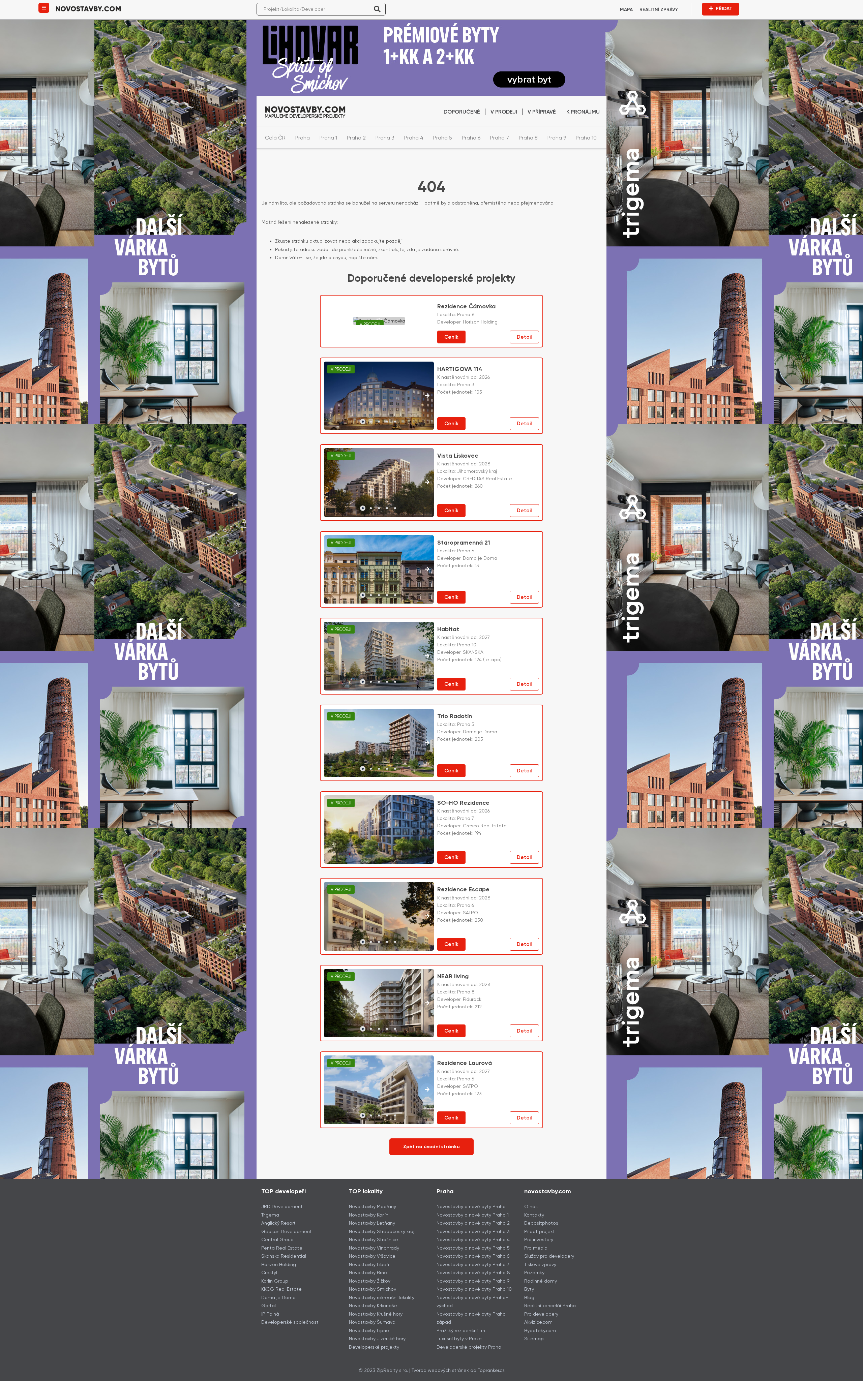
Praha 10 (586, 137)
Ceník (451, 337)
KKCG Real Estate (281, 1289)
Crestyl (269, 1272)
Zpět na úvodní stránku (431, 1146)
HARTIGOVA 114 (459, 369)
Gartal (268, 1305)
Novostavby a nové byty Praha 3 (473, 1231)
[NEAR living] (379, 1003)
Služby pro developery (549, 1256)
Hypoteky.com (540, 1330)
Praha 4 (413, 137)
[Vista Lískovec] (379, 482)
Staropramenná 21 (463, 542)
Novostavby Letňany (372, 1223)
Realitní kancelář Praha (550, 1305)
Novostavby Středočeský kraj (381, 1231)
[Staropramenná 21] (379, 569)
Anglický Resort (278, 1223)
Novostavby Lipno (369, 1330)
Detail (524, 337)
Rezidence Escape (463, 889)
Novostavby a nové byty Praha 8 (473, 1272)
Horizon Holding (278, 1264)
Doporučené (462, 112)
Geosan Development (286, 1231)
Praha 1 (328, 137)
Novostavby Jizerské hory (377, 1338)
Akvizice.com (538, 1322)
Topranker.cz (491, 1370)
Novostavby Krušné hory (376, 1314)
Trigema (270, 1215)
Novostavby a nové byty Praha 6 (473, 1256)
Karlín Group (274, 1281)
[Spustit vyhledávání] (377, 9)
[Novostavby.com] (88, 8)
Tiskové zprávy (540, 1264)
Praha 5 (442, 137)
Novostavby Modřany (372, 1206)
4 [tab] (387, 422)
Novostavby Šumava (372, 1322)
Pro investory (538, 1239)
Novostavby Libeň (369, 1264)
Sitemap (534, 1338)
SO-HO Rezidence (463, 802)
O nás (531, 1206)
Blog (529, 1297)
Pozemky (534, 1272)
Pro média (535, 1248)
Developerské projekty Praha (469, 1347)
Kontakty (534, 1215)
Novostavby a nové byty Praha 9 (473, 1281)
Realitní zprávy (658, 9)
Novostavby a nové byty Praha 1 (473, 1215)
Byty (529, 1289)
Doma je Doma (278, 1297)
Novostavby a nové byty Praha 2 (473, 1223)
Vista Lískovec (457, 455)
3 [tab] (379, 422)
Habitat (448, 629)
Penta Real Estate (281, 1248)
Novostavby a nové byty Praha (471, 1206)
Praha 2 (356, 137)
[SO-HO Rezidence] (379, 829)
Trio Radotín (454, 716)
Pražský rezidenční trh (461, 1330)
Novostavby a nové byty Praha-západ (472, 1318)
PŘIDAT (724, 8)
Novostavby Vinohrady (374, 1248)
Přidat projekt (539, 1231)
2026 (484, 377)
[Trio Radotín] (379, 743)
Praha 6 (471, 137)
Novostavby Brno (368, 1272)
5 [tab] (395, 422)
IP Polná (270, 1314)
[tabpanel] (379, 396)
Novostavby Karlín (368, 1215)
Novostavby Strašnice (373, 1239)
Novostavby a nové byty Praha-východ (472, 1302)
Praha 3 (385, 137)
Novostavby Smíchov (372, 1289)
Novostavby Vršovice (372, 1256)
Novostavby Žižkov (369, 1281)
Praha (302, 137)
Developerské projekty (374, 1347)
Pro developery (541, 1314)
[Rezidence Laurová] (379, 1089)
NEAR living (453, 976)
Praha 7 (499, 137)
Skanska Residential (283, 1256)
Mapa (626, 9)
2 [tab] (371, 422)
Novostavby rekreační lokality (381, 1297)
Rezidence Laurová (464, 1063)
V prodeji (503, 112)
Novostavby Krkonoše (373, 1305)
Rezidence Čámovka (466, 306)
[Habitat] (379, 656)
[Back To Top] (845, 1373)
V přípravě (542, 112)
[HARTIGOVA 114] (379, 396)
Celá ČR (275, 137)
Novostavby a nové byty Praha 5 (473, 1248)
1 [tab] (363, 422)
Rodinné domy (540, 1281)
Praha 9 (556, 137)
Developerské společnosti (290, 1322)
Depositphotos (541, 1223)
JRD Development (282, 1206)
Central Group (277, 1239)
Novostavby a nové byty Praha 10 (474, 1289)
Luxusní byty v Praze (459, 1338)
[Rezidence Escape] (379, 916)
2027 (484, 637)
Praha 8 (528, 137)
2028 (484, 463)
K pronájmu (583, 112)
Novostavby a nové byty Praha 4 (473, 1239)
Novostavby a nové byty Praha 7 (473, 1264)
